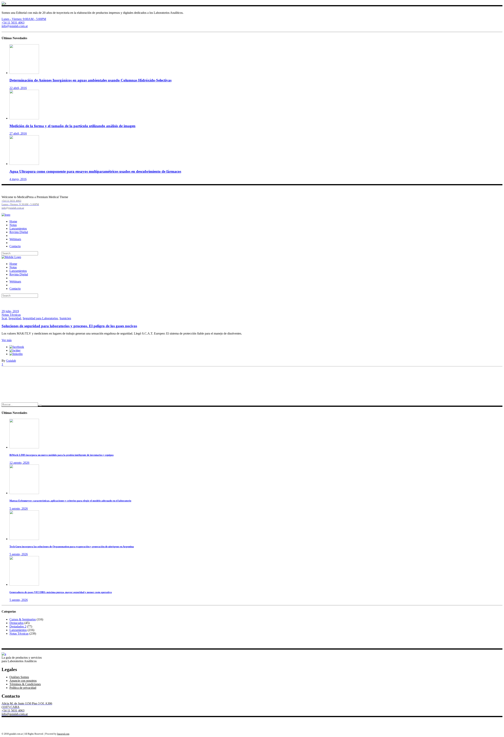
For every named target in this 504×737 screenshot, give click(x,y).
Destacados (16, 623)
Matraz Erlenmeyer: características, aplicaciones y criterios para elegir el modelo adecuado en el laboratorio (70, 500)
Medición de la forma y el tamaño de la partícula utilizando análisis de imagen (72, 126)
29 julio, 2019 (10, 311)
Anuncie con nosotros (23, 680)
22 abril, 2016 (18, 88)
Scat (4, 318)
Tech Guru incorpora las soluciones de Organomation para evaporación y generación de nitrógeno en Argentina (71, 546)
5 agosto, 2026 (18, 508)
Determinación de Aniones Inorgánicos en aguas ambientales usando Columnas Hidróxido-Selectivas (90, 80)
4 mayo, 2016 (18, 179)
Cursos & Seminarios (22, 619)
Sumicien (65, 318)
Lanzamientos (18, 630)
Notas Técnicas (11, 314)
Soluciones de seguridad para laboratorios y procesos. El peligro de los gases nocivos (69, 326)
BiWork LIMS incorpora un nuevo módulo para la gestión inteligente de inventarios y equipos (61, 454)
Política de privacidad (22, 687)
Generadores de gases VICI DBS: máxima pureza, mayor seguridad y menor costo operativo (60, 592)
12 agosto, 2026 (19, 462)
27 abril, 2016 (18, 133)
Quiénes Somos (19, 677)
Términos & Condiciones (25, 684)
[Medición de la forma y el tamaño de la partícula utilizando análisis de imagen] (24, 118)
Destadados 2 (17, 626)
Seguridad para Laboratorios (40, 318)
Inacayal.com (63, 733)
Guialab (11, 360)
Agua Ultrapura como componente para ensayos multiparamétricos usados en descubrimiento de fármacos (95, 171)
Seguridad (14, 318)
